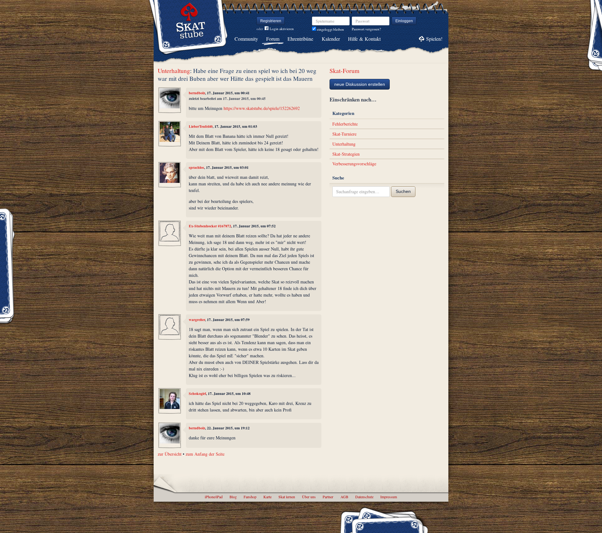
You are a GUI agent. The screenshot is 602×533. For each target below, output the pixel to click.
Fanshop (250, 496)
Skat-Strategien (346, 154)
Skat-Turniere (344, 134)
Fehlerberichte (345, 124)
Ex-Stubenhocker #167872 (210, 226)
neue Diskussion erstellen (359, 84)
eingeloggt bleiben (330, 29)
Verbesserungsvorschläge (354, 164)
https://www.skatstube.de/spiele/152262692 (262, 108)
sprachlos (196, 167)
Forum (272, 38)
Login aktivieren (282, 28)
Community (246, 38)
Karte (267, 496)
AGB (344, 496)
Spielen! (434, 38)
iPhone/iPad (214, 496)
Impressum (388, 496)
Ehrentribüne (300, 38)
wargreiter (197, 319)
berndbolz (197, 93)
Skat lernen (286, 496)
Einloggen (404, 21)
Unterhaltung (174, 70)
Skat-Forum (344, 70)
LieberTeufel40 (201, 126)
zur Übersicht (170, 454)
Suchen (403, 191)
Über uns (309, 496)
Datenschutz (364, 496)
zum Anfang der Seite (205, 454)
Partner (328, 496)
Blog (233, 496)
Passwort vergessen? (366, 29)
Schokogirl (197, 393)
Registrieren (270, 21)
